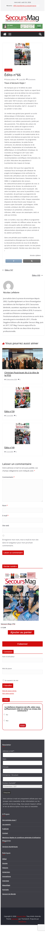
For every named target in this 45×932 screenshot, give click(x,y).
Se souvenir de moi (11, 680)
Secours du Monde (9, 894)
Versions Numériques (10, 847)
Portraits (5, 890)
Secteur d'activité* (9, 783)
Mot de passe (7, 668)
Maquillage (6, 885)
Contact (5, 833)
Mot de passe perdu (9, 691)
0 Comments (31, 79)
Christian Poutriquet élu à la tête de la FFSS (21, 374)
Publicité (5, 829)
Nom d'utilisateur (8, 657)
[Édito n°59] (22, 388)
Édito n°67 (9, 270)
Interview (5, 881)
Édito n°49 (9, 447)
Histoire (5, 868)
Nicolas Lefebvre (11, 79)
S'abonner (22, 644)
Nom (5, 505)
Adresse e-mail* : (9, 751)
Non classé (8, 70)
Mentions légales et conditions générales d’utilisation (21, 838)
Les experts (6, 824)
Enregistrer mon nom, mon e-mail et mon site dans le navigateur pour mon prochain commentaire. (20, 543)
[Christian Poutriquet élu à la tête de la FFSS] (22, 349)
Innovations (6, 876)
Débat (4, 859)
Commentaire (8, 477)
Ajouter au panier (21, 632)
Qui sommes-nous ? (9, 820)
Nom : (5, 759)
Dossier (5, 863)
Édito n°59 (9, 411)
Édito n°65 (36, 275)
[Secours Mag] (4, 34)
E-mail (5, 515)
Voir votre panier (8, 693)
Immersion (6, 872)
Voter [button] (22, 725)
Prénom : (6, 767)
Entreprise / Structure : (11, 775)
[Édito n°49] (22, 424)
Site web (5, 525)
